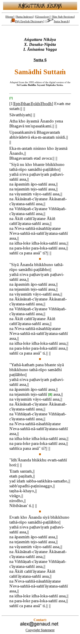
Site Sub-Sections (63, 16)
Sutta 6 (40, 59)
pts (18, 103)
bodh (47, 103)
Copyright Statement (40, 630)
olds (36, 103)
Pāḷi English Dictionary (29, 21)
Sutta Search (61, 21)
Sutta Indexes (24, 16)
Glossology (43, 16)
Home (9, 16)
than (26, 103)
